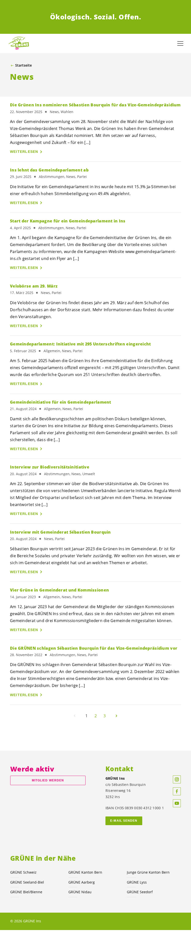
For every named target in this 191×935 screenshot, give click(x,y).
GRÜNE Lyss (137, 882)
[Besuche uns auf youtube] (177, 803)
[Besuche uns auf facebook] (177, 791)
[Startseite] (19, 43)
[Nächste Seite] (116, 716)
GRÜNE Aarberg (81, 882)
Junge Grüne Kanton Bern (148, 872)
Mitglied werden (48, 780)
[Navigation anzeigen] (180, 43)
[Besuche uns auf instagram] (177, 779)
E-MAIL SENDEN (123, 820)
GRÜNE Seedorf (140, 892)
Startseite (23, 65)
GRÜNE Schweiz (23, 872)
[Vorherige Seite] (75, 716)
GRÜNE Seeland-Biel (27, 882)
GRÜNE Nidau (80, 892)
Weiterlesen (24, 152)
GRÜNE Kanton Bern (85, 872)
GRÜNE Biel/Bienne (26, 892)
